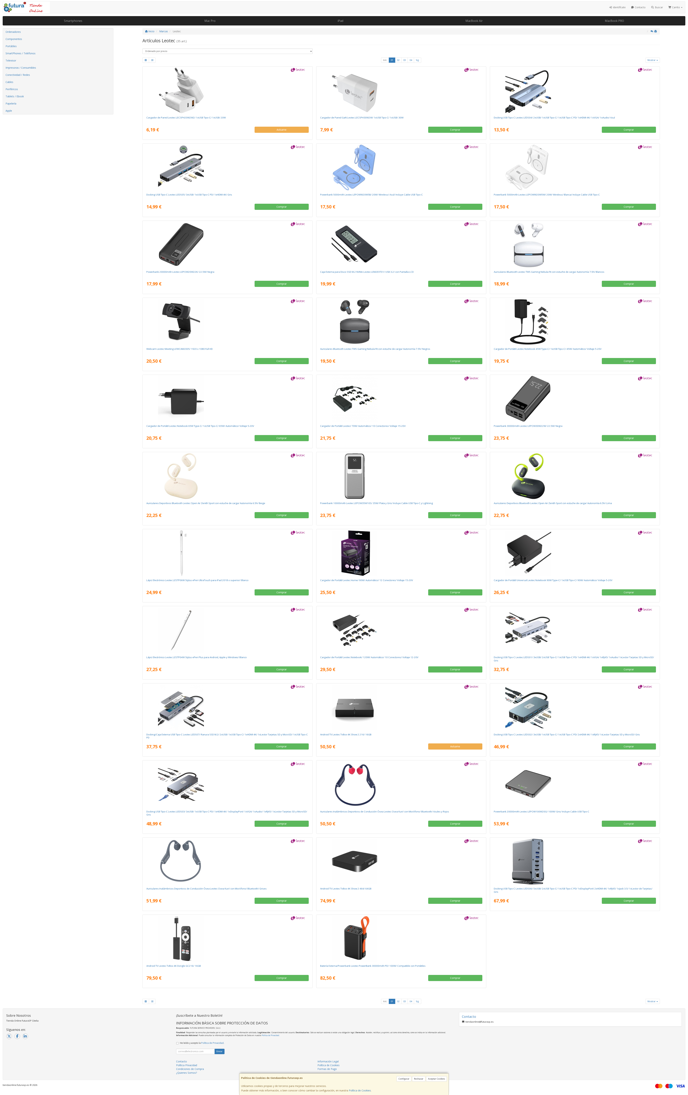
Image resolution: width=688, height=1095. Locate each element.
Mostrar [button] (652, 60)
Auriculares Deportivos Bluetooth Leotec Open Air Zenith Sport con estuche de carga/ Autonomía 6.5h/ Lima (553, 503)
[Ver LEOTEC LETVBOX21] (401, 861)
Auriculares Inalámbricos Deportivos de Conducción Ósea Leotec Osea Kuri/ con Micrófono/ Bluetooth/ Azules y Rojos (384, 811)
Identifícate (619, 7)
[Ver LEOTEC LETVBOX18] (401, 707)
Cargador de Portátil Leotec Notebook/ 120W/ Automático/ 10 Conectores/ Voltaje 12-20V (369, 657)
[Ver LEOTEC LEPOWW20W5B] (401, 167)
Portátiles (11, 46)
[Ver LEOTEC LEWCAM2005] (227, 322)
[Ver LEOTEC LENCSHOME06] (401, 553)
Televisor (11, 60)
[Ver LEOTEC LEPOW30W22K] (574, 399)
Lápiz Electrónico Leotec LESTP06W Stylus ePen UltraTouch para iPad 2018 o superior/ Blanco (197, 580)
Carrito (676, 7)
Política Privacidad (186, 1065)
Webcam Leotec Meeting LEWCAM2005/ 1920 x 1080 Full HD (179, 348)
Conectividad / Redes (18, 75)
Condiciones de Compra (190, 1069)
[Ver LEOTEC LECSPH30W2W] (401, 90)
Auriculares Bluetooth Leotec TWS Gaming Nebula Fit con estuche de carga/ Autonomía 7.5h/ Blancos (549, 271)
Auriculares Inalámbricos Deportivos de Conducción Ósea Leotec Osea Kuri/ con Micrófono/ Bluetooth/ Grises (206, 888)
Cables (9, 82)
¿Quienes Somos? (186, 1072)
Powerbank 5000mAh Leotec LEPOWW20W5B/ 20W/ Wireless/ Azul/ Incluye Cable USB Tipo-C (371, 194)
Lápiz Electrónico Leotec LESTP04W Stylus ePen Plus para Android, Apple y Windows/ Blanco (196, 657)
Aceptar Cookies (436, 1078)
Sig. (417, 60)
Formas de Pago (327, 1069)
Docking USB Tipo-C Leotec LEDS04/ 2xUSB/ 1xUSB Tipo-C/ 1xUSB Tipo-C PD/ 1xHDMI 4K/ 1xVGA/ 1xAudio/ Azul (554, 117)
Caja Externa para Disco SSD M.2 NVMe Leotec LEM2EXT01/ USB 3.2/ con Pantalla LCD (367, 271)
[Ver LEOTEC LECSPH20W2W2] (227, 90)
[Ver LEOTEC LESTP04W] (227, 630)
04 (411, 60)
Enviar (219, 1051)
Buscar (658, 7)
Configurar (403, 1078)
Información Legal (328, 1061)
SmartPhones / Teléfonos (20, 53)
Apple (9, 110)
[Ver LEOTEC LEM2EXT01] (401, 245)
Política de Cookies (360, 1090)
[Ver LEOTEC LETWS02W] (574, 245)
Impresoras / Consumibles (21, 67)
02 (398, 60)
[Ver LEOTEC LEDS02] (574, 707)
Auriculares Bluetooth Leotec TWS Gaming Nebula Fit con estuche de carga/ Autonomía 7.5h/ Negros (375, 348)
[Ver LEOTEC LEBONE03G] (227, 861)
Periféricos (12, 89)
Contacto (640, 7)
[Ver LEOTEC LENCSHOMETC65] (227, 399)
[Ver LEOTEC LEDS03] (227, 784)
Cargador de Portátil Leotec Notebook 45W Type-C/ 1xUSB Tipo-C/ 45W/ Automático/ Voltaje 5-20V (547, 348)
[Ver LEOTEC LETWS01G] (574, 476)
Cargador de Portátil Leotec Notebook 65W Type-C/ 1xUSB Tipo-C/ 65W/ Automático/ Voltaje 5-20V (200, 426)
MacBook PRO (614, 21)
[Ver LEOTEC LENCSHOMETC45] (574, 322)
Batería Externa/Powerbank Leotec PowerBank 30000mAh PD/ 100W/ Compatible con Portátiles (373, 965)
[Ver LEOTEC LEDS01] (574, 630)
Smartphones (73, 21)
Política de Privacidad (270, 1035)
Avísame (281, 129)
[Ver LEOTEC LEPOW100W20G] (574, 784)
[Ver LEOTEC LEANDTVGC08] (227, 939)
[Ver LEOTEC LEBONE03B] (401, 784)
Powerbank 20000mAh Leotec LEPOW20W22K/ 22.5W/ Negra (180, 271)
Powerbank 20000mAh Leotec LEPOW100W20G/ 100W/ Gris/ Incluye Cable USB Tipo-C (541, 811)
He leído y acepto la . (202, 1042)
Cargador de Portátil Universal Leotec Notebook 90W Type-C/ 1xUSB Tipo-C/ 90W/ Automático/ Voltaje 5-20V (553, 580)
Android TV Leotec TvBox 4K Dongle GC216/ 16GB (173, 965)
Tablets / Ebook (15, 96)
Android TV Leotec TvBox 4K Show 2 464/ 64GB (345, 888)
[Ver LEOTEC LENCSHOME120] (401, 630)
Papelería (11, 103)
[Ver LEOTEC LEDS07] (227, 707)
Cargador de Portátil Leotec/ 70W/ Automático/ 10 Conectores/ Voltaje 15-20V (363, 426)
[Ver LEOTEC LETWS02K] (401, 322)
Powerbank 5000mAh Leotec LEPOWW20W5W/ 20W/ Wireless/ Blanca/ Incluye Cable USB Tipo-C (547, 194)
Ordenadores (13, 32)
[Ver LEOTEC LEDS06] (574, 861)
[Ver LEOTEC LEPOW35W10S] (401, 476)
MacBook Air (474, 21)
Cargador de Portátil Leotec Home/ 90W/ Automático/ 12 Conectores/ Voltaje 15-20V (366, 580)
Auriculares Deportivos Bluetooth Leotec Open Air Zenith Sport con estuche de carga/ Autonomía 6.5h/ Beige (205, 503)
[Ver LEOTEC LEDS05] (227, 167)
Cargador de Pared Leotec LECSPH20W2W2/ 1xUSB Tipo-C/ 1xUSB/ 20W (186, 117)
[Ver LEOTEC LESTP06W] (227, 553)
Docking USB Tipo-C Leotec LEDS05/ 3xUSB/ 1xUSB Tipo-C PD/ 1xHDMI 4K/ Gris (189, 194)
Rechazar (418, 1078)
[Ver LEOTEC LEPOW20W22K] (227, 245)
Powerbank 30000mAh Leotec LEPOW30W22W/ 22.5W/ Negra (528, 426)
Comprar (455, 129)
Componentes (14, 39)
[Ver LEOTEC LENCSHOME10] (401, 399)
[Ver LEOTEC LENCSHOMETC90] (574, 553)
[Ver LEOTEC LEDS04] (574, 90)
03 (404, 60)
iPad (340, 21)
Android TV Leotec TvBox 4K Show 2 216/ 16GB (345, 734)
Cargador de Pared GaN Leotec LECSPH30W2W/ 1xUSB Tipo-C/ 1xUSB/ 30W (361, 117)
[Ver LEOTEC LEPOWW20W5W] (574, 167)
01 (392, 60)
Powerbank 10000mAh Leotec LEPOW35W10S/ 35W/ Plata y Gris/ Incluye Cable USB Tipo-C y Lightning (376, 503)
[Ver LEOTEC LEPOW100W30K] (401, 939)
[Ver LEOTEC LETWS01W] (227, 476)
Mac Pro (210, 21)
